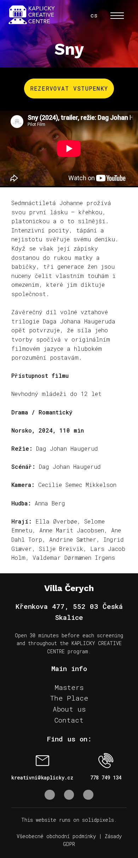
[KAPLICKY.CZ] (31, 15)
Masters (69, 687)
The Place (69, 697)
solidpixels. (99, 819)
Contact (69, 719)
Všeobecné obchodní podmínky (56, 836)
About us (69, 708)
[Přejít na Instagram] (69, 795)
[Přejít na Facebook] (50, 795)
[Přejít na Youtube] (88, 795)
